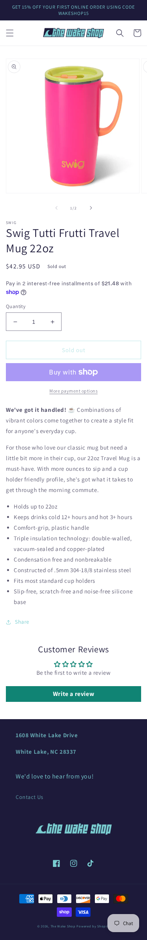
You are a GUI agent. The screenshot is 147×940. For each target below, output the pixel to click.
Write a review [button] (73, 694)
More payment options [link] (73, 391)
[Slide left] (56, 208)
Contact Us (30, 796)
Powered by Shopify (93, 926)
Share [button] (22, 621)
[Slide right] (91, 208)
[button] (9, 33)
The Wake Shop (63, 926)
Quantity (15, 306)
